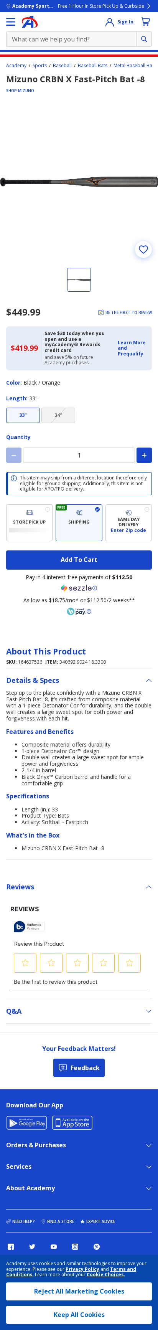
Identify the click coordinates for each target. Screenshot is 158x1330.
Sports (40, 65)
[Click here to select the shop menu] (10, 22)
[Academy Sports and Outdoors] (29, 22)
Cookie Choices (105, 1274)
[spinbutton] (79, 455)
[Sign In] (110, 22)
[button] (133, 348)
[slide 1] (79, 280)
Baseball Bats (92, 65)
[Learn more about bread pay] (79, 611)
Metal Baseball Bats (135, 65)
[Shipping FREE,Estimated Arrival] (79, 523)
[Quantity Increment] (144, 455)
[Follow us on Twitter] (32, 1246)
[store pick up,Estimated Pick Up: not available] (29, 523)
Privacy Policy (82, 1269)
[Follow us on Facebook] (10, 1246)
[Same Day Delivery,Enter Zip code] (128, 523)
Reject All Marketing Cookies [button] (79, 1291)
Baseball (62, 65)
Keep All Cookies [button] (79, 1314)
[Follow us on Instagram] (75, 1246)
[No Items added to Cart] (146, 21)
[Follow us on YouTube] (53, 1246)
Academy (16, 65)
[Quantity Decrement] (13, 455)
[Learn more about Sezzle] (79, 588)
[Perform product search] (144, 39)
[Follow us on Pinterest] (96, 1246)
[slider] (79, 182)
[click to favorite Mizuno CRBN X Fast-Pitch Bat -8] (143, 249)
